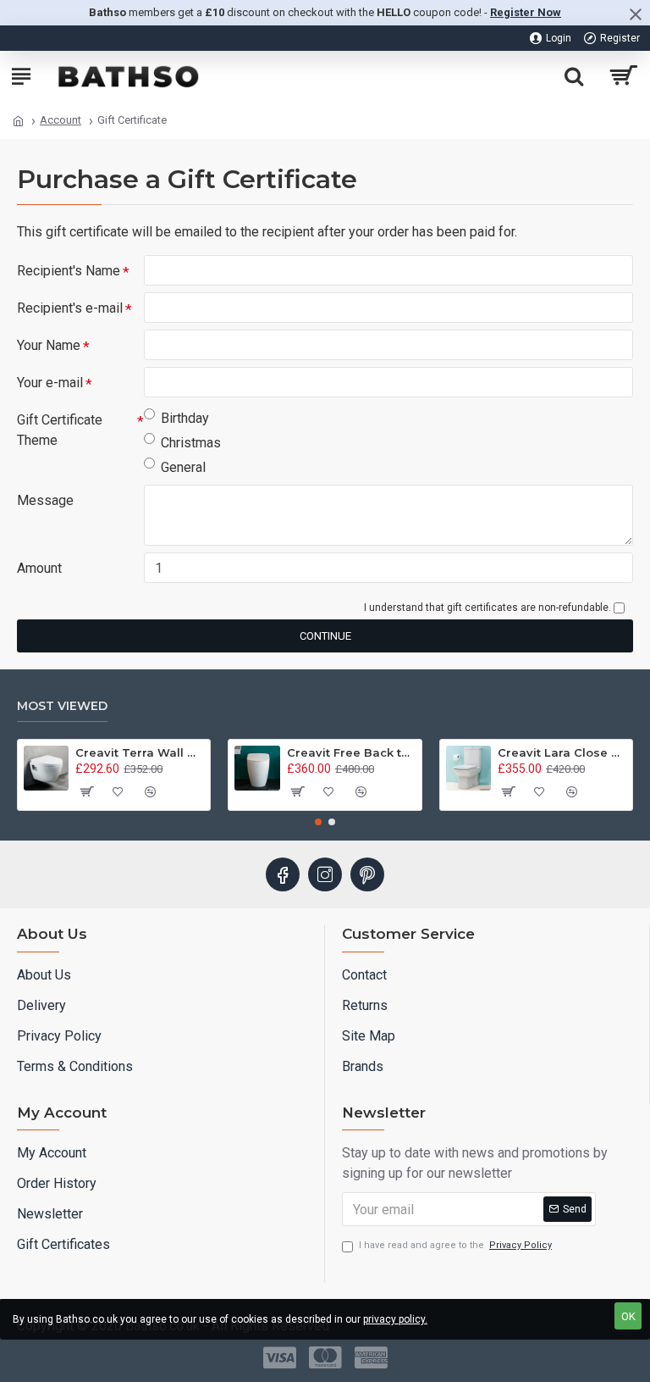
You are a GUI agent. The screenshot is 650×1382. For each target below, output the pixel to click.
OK (628, 1316)
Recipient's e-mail (70, 308)
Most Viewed (62, 706)
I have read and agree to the (455, 1245)
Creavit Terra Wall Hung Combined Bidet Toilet (139, 752)
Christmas (191, 443)
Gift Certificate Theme (59, 430)
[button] (318, 822)
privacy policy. (395, 1319)
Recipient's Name (68, 271)
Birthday (185, 418)
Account (60, 120)
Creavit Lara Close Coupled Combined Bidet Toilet (562, 752)
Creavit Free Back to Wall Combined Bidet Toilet (351, 752)
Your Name (48, 345)
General (183, 467)
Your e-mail (50, 383)
